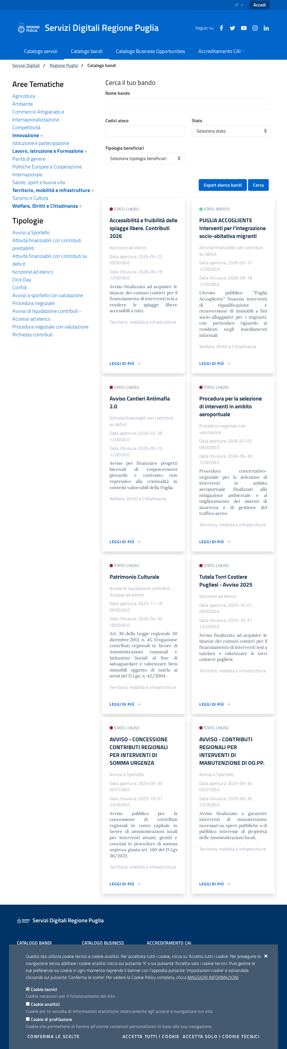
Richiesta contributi (32, 334)
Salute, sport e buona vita (38, 182)
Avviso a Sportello (31, 232)
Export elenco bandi (223, 185)
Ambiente (22, 104)
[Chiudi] (266, 956)
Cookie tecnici (44, 989)
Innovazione (25, 135)
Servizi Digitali (26, 65)
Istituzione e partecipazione (40, 143)
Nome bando (117, 93)
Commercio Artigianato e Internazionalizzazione (38, 115)
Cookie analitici (45, 1004)
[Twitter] (230, 27)
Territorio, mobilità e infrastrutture (51, 190)
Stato (197, 120)
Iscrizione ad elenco (32, 271)
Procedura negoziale (33, 303)
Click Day (21, 279)
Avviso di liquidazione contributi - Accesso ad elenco (46, 315)
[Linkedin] (264, 27)
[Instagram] (252, 27)
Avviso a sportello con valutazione (47, 295)
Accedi (259, 4)
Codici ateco (116, 120)
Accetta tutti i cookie (151, 1036)
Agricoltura (23, 96)
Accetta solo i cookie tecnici (221, 1036)
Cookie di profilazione (51, 1019)
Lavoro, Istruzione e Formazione (47, 151)
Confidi (19, 287)
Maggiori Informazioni (213, 977)
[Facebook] (219, 27)
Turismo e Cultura (30, 198)
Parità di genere (28, 159)
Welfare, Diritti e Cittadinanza (45, 206)
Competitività (26, 127)
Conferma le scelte (53, 1036)
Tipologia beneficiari (124, 148)
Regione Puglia (64, 65)
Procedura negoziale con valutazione (50, 326)
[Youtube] (241, 27)
